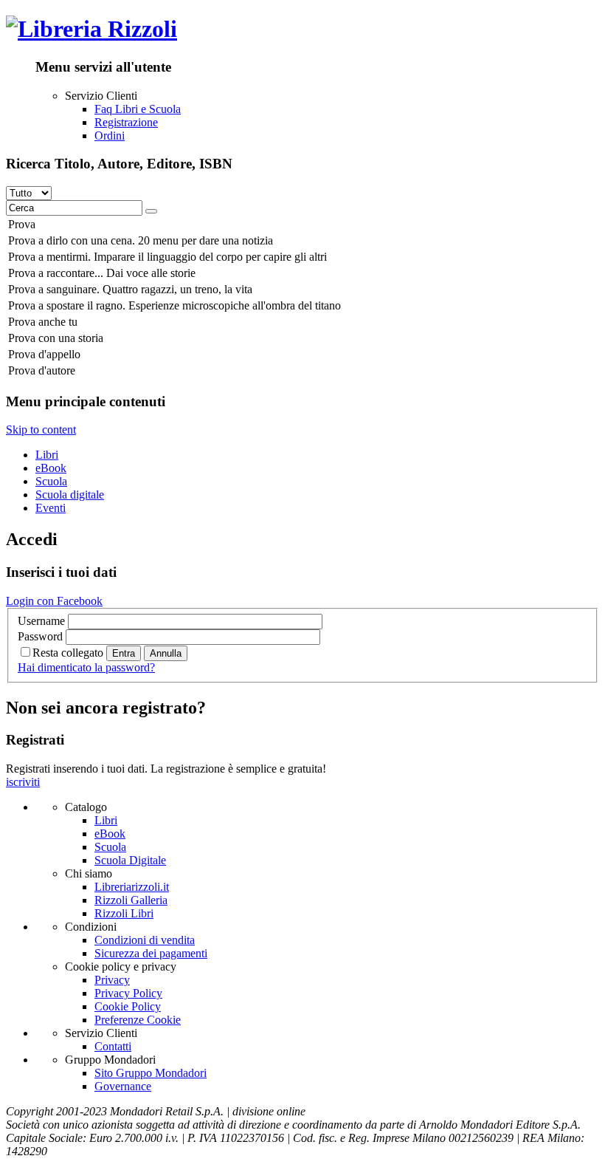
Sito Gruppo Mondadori (150, 1073)
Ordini (109, 135)
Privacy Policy (128, 993)
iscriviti (23, 782)
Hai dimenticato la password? (86, 667)
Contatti (112, 1046)
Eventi (50, 508)
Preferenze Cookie (137, 1019)
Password (40, 636)
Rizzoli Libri (123, 913)
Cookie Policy (127, 1006)
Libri (46, 454)
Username (41, 621)
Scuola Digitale (130, 860)
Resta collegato (67, 652)
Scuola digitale (69, 494)
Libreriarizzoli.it (131, 886)
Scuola (51, 481)
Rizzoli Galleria (130, 900)
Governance (122, 1086)
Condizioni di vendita (144, 940)
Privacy (112, 980)
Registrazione (126, 122)
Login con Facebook (54, 601)
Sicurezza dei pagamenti (150, 953)
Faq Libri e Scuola (137, 109)
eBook (50, 468)
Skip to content (41, 429)
